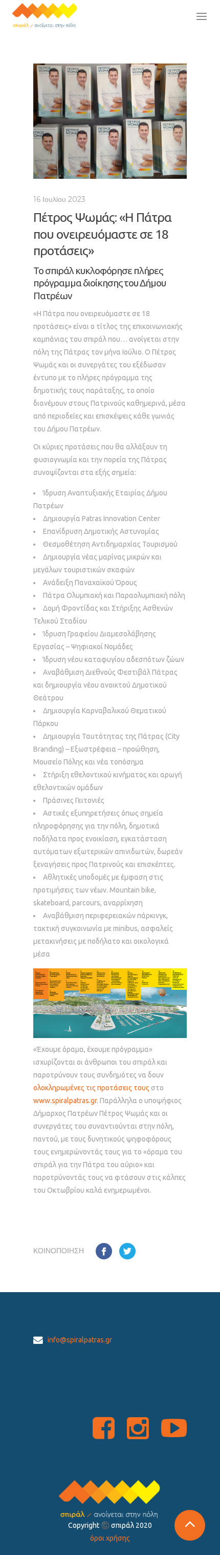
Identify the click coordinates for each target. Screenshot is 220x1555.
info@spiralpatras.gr (80, 1340)
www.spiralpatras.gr (65, 1100)
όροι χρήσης (110, 1538)
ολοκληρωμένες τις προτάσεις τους (91, 1088)
